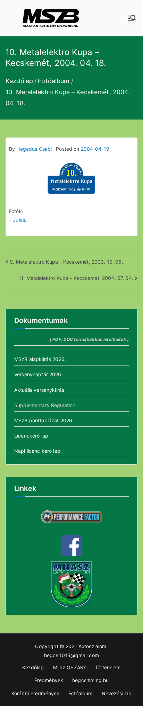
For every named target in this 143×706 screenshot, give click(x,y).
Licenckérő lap (31, 436)
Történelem (107, 667)
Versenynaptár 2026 (37, 374)
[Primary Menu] (131, 18)
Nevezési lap (117, 693)
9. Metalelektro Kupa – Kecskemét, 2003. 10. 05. (66, 262)
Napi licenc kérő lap (37, 451)
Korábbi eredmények (35, 693)
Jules (19, 220)
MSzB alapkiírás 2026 (39, 359)
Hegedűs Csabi (34, 149)
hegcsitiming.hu (90, 680)
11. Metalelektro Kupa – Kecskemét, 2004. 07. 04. (76, 278)
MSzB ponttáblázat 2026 (43, 420)
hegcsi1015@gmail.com (71, 655)
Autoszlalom (92, 646)
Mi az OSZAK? (69, 667)
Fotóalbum (80, 693)
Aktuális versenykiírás (39, 390)
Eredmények (48, 680)
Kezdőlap (33, 667)
